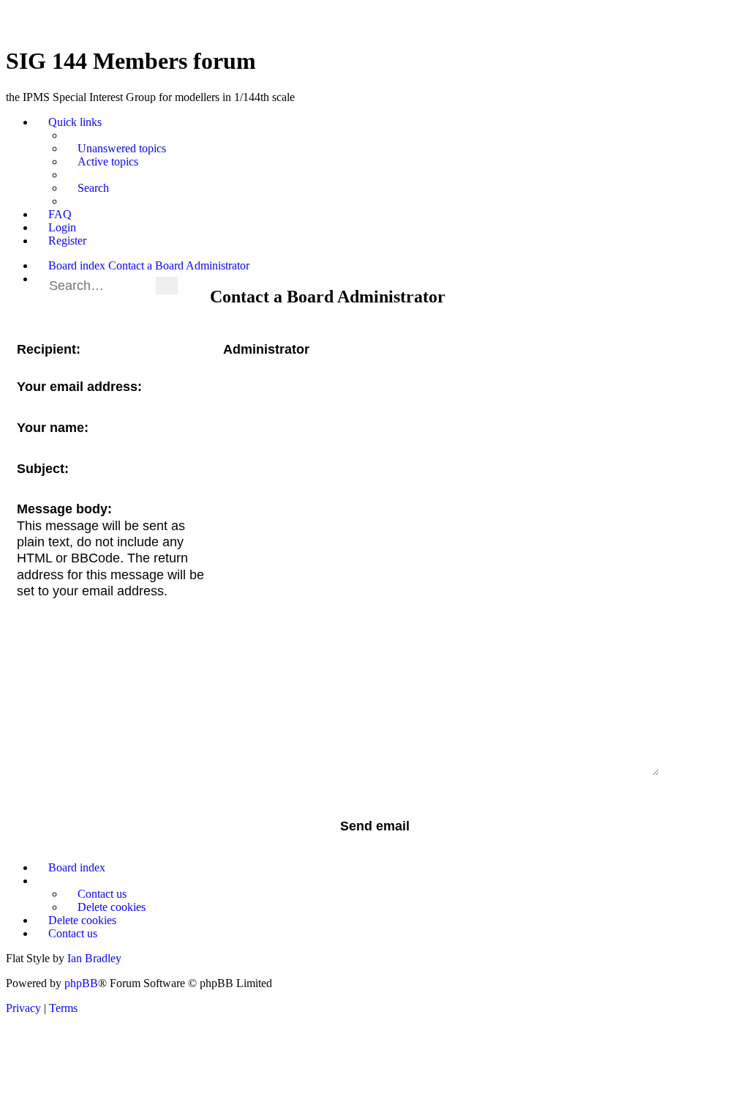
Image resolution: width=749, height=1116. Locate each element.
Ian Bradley (94, 958)
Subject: (43, 468)
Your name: (53, 427)
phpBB (81, 983)
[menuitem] (115, 148)
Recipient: (48, 349)
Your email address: (79, 386)
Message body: (64, 509)
